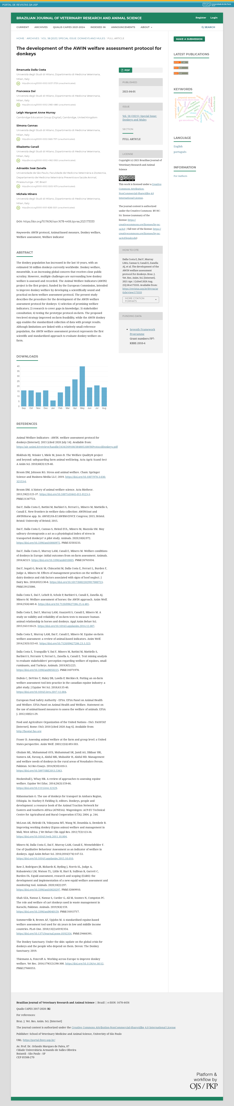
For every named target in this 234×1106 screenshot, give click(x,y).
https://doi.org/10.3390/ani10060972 (38, 542)
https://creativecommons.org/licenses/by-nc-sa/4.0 (139, 224)
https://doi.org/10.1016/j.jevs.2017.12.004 (41, 692)
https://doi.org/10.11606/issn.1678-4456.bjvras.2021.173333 (59, 221)
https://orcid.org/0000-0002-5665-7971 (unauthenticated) (48, 139)
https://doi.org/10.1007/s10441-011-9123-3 (64, 494)
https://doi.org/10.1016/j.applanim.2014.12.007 (66, 626)
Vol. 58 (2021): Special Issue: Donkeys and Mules (73, 38)
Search (209, 27)
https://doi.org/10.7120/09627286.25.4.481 (63, 604)
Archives (41, 27)
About (145, 27)
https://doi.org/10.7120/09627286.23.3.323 (64, 643)
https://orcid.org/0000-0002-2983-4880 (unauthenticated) (49, 105)
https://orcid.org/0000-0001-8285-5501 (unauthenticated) (48, 207)
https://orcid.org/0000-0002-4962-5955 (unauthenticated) (49, 160)
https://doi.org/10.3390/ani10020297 (38, 889)
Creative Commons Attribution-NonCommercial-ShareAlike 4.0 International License (124, 1027)
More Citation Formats (134, 299)
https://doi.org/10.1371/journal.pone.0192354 (43, 933)
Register (201, 17)
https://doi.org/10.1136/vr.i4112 (84, 963)
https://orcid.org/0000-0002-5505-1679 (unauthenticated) (48, 186)
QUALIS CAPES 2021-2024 (69, 27)
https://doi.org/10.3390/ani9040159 (37, 911)
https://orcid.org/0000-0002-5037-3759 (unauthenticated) (49, 83)
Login (214, 17)
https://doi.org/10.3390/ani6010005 (52, 560)
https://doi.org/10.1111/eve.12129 (36, 788)
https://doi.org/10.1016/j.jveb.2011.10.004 (41, 836)
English (178, 146)
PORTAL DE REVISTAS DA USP (20, 5)
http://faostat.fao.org (28, 731)
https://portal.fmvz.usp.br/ (39, 1040)
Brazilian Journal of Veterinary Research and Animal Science (79, 18)
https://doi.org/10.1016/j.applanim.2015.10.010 (44, 858)
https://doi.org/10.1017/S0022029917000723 (76, 582)
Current (22, 27)
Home (20, 38)
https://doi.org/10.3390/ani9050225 (37, 670)
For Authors (180, 176)
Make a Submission (189, 39)
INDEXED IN (98, 27)
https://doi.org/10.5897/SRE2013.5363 (39, 770)
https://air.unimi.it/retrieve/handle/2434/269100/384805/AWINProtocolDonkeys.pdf (67, 446)
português (180, 152)
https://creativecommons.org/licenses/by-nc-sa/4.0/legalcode (140, 233)
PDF (127, 70)
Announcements (123, 27)
